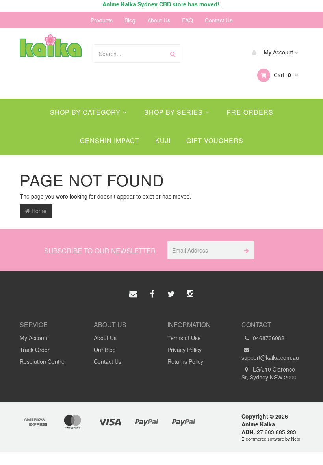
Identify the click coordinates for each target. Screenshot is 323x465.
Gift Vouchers (214, 140)
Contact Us (218, 20)
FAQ (187, 20)
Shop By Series (174, 112)
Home (38, 211)
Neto (295, 438)
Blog (130, 20)
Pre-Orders (249, 112)
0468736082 (267, 338)
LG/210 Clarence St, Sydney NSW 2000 (269, 373)
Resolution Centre (42, 361)
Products (102, 20)
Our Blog (105, 349)
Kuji (163, 140)
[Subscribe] (245, 250)
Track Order (35, 349)
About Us (158, 20)
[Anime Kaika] (51, 45)
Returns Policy (185, 361)
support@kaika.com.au (270, 357)
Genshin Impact (109, 140)
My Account (278, 52)
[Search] (172, 53)
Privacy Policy (184, 349)
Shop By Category (86, 112)
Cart (281, 75)
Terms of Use (184, 338)
